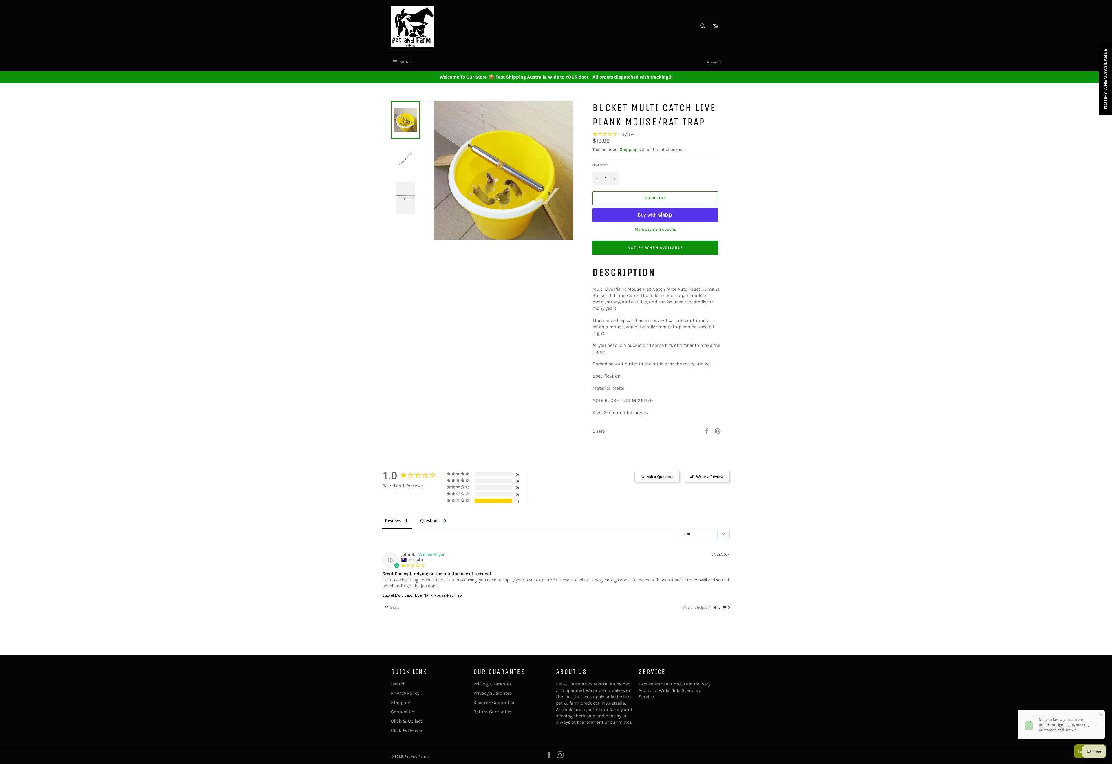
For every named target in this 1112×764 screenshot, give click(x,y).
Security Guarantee (493, 702)
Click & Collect (406, 721)
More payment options (655, 229)
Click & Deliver (407, 730)
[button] (717, 607)
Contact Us (402, 711)
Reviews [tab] (393, 520)
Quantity (600, 165)
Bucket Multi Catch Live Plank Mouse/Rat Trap (422, 595)
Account (714, 62)
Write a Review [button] (710, 476)
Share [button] (394, 607)
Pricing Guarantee (492, 684)
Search (398, 684)
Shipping (628, 149)
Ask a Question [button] (660, 476)
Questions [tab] (429, 520)
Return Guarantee (492, 711)
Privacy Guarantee (492, 693)
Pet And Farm (416, 756)
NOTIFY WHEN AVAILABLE (655, 247)
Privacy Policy (405, 693)
